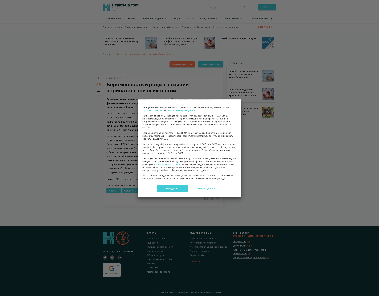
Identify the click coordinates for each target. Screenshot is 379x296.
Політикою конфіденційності (181, 110)
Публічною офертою (152, 110)
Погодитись (172, 188)
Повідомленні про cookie (167, 164)
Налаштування (206, 188)
